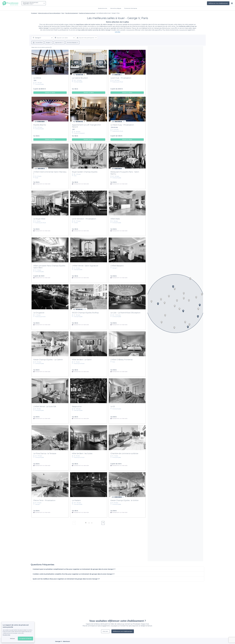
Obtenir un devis (50, 92)
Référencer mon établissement (218, 3)
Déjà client (105, 631)
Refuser (12, 638)
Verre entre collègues (115, 8)
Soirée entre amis (102, 8)
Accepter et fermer (25, 638)
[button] (198, 309)
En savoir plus (6, 634)
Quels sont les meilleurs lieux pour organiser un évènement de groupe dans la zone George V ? (66, 579)
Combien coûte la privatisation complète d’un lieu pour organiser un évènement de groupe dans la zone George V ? (73, 574)
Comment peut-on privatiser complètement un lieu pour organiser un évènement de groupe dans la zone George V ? (74, 569)
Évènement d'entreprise (130, 8)
